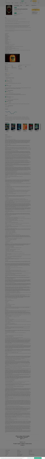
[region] (22, 458)
